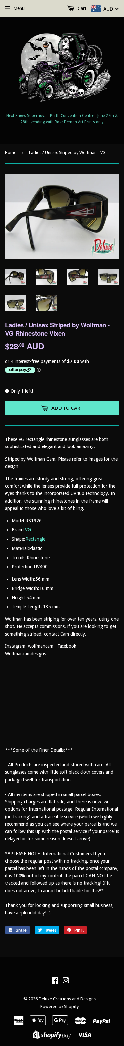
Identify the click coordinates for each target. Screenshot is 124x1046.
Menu (19, 8)
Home (10, 152)
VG (28, 529)
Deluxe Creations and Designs (67, 998)
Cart (81, 8)
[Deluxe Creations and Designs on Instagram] (66, 981)
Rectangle (35, 539)
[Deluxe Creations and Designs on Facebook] (54, 981)
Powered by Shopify (59, 1006)
